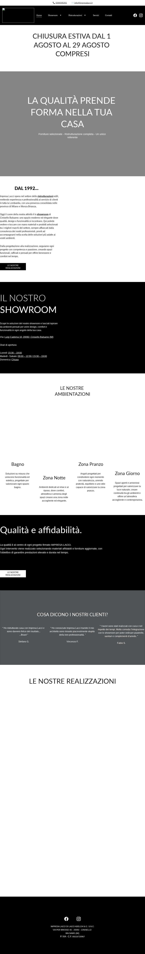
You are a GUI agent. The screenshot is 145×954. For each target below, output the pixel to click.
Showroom (53, 15)
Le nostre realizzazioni (13, 266)
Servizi (96, 15)
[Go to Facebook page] (136, 15)
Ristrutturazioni (75, 15)
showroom (42, 214)
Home (39, 15)
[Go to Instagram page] (141, 15)
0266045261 (61, 3)
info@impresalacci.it (83, 3)
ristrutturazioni (45, 196)
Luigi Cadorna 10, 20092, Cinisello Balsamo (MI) (29, 337)
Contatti (108, 15)
